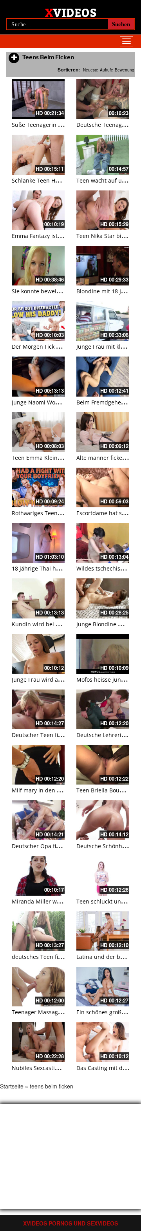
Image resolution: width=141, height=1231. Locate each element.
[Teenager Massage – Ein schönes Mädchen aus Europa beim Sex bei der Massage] (38, 986)
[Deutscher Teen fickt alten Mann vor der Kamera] (38, 709)
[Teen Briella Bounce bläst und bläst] (102, 765)
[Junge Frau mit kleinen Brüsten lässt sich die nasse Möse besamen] (102, 321)
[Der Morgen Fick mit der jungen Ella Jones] (38, 321)
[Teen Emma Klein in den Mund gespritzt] (38, 432)
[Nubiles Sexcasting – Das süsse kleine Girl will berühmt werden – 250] (38, 1042)
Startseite (12, 1086)
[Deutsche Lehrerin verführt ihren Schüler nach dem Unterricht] (102, 709)
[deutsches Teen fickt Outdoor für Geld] (38, 931)
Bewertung (124, 70)
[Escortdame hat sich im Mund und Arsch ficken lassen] (102, 487)
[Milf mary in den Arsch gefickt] (38, 765)
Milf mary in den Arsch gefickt (51, 790)
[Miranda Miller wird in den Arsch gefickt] (38, 876)
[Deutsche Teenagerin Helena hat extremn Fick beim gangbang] (102, 99)
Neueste (90, 70)
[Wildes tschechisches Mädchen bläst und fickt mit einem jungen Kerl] (102, 543)
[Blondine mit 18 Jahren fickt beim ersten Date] (102, 265)
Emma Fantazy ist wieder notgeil (54, 236)
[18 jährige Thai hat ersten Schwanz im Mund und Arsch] (38, 543)
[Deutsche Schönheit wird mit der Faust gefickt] (102, 820)
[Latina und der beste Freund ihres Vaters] (102, 931)
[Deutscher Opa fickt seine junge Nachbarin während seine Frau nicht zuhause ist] (38, 820)
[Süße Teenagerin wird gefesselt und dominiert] (38, 99)
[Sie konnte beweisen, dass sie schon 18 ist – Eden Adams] (38, 265)
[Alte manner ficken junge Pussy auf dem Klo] (102, 432)
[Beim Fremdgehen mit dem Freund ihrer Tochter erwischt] (102, 376)
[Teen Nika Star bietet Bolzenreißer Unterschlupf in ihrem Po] (102, 210)
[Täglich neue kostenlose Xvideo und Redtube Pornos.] (70, 12)
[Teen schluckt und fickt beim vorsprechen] (102, 876)
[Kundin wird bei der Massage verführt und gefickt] (38, 598)
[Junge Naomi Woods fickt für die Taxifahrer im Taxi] (38, 376)
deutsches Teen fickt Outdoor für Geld (62, 956)
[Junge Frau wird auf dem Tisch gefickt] (38, 654)
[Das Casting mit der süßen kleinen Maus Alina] (102, 1042)
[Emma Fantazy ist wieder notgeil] (38, 210)
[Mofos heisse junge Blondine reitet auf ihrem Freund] (102, 654)
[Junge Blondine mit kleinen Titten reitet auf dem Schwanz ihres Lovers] (102, 598)
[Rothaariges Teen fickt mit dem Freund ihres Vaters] (38, 487)
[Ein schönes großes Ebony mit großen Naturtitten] (102, 986)
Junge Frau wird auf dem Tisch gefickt (61, 679)
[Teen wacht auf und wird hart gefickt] (102, 154)
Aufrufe (106, 70)
